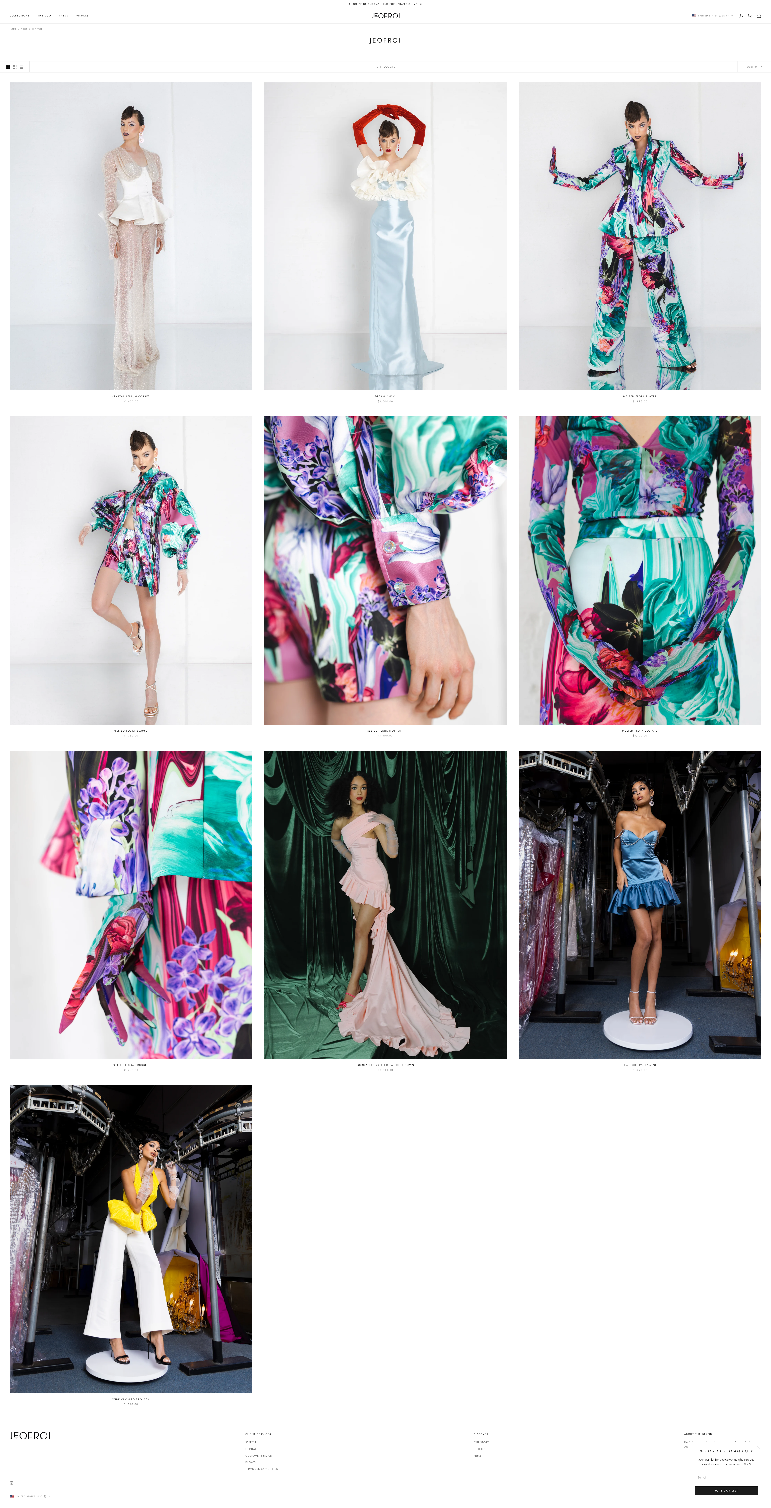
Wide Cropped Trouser (130, 1399)
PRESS (63, 15)
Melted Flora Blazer (640, 396)
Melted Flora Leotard (640, 731)
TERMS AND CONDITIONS (261, 1469)
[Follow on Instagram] (12, 1483)
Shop (24, 29)
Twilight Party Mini (640, 1065)
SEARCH (250, 1442)
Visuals (82, 15)
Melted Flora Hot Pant (385, 731)
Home (13, 29)
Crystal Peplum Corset (131, 396)
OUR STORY (481, 1442)
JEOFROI (37, 29)
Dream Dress (385, 396)
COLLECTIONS (20, 15)
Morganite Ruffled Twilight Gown (385, 1065)
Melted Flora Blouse (131, 731)
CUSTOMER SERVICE (258, 1456)
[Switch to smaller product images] (14, 66)
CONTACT (252, 1449)
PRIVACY (250, 1462)
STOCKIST (480, 1449)
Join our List (726, 1491)
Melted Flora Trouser (131, 1065)
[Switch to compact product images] (21, 66)
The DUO (44, 15)
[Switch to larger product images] (8, 66)
